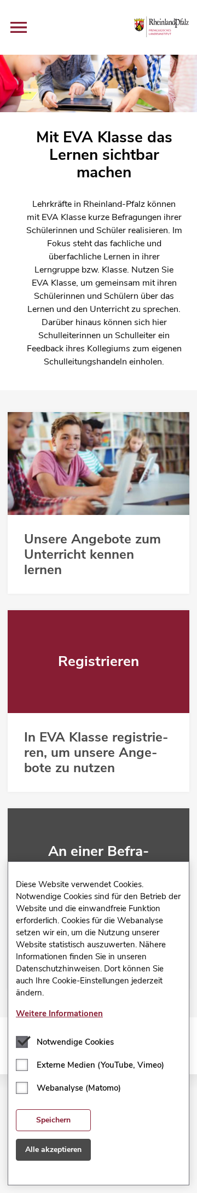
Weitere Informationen (59, 1013)
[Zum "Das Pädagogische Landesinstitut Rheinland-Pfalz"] (161, 27)
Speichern (53, 1120)
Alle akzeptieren (53, 1149)
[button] (19, 27)
